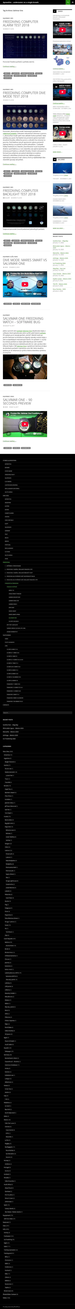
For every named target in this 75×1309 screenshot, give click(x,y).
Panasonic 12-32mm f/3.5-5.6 (14, 687)
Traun (6, 779)
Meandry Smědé (9, 993)
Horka (6, 1068)
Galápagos (8, 478)
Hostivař (7, 1270)
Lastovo (7, 850)
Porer (6, 911)
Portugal (8, 544)
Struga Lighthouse (11, 881)
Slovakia (7, 551)
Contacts (6, 705)
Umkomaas (8, 1201)
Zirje (6, 935)
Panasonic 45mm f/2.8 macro (15, 698)
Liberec (7, 1277)
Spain (6, 558)
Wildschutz (8, 1082)
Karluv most (8, 969)
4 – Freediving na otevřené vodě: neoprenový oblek (20, 576)
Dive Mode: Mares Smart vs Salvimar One (25, 262)
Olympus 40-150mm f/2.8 (13, 666)
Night (5, 1243)
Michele (8, 833)
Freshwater (7, 1236)
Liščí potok (8, 986)
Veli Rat (8, 840)
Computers (15, 73)
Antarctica (8, 464)
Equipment (6, 18)
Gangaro (7, 843)
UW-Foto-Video (8, 1219)
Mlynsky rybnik (9, 1007)
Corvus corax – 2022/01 (60, 145)
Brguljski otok (9, 823)
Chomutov (8, 1260)
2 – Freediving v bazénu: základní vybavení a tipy (18, 569)
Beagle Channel (9, 762)
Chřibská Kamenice (10, 956)
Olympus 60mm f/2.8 (12, 673)
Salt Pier (7, 809)
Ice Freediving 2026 (59, 263)
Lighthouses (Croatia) (11, 485)
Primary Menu (72, 2)
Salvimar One (32, 75)
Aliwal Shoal (8, 1188)
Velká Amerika (9, 1031)
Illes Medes (8, 481)
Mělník (7, 1280)
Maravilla (8, 1137)
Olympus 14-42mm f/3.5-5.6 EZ (15, 659)
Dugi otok (8, 827)
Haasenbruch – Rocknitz (12, 1061)
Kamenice (8, 966)
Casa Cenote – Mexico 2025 (62, 274)
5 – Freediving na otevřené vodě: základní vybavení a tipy (21, 580)
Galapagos (8, 527)
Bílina (6, 1257)
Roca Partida (9, 1150)
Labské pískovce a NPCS (12, 973)
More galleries (58, 228)
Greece (6, 1085)
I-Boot (6, 847)
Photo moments (9, 642)
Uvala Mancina (10, 887)
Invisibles (7, 799)
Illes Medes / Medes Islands (13, 1212)
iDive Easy (39, 73)
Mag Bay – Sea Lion (59, 268)
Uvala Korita (9, 884)
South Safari (8, 1044)
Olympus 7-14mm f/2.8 (13, 652)
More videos (57, 152)
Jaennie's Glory (9, 803)
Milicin (7, 1003)
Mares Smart (8, 75)
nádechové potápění (10, 133)
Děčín (6, 1263)
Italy (6, 534)
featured (6, 1222)
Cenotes (7, 1126)
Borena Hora (8, 952)
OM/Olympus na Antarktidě (61, 72)
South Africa (8, 492)
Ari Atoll (7, 1106)
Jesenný (7, 962)
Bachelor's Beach (10, 792)
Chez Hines (8, 796)
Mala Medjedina (10, 860)
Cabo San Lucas (9, 1123)
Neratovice (8, 1284)
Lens (6, 645)
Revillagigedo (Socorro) (12, 488)
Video (16, 256)
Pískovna (7, 1017)
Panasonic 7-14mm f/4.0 (13, 684)
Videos (60, 11)
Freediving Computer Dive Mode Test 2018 (24, 94)
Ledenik (7, 891)
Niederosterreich (10, 772)
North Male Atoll (9, 1113)
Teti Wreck (9, 932)
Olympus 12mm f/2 (12, 656)
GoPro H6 (16, 303)
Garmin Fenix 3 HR (14, 600)
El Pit (7, 1133)
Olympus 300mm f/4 (12, 680)
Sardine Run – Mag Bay (60, 241)
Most (6, 1010)
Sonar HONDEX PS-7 (12, 631)
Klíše (12, 256)
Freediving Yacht (10, 474)
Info (11, 18)
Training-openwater (9, 1250)
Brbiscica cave (10, 830)
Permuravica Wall (11, 867)
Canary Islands (9, 513)
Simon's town (9, 1198)
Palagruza (8, 908)
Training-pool (8, 1253)
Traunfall (7, 782)
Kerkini (7, 1092)
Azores (7, 509)
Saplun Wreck (10, 874)
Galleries (61, 159)
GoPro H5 (16, 448)
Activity (6, 1232)
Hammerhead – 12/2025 (60, 221)
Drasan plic (9, 854)
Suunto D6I (8, 78)
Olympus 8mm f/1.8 (12, 649)
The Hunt (56, 178)
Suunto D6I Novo (14, 621)
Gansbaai (7, 1191)
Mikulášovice (8, 997)
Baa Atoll (7, 1109)
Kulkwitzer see (9, 1075)
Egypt (6, 523)
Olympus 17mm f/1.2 (12, 663)
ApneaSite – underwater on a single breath (21, 2)
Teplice (7, 1287)
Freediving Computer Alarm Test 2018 (20, 23)
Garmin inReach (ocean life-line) (16, 628)
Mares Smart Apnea (20, 75)
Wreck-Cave (7, 1291)
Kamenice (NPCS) (11, 976)
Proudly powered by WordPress (11, 1306)
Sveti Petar (9, 898)
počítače (19, 331)
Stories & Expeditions (9, 460)
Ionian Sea (8, 1089)
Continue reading (9, 66)
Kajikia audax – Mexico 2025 (62, 279)
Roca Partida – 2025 (59, 289)
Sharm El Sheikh (9, 1041)
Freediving (6, 562)
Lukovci (8, 857)
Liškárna (7, 990)
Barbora (7, 942)
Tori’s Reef (8, 813)
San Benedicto (10, 1154)
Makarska (8, 894)
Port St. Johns (9, 1195)
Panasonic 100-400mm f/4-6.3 (15, 701)
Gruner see (8, 768)
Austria (7, 506)
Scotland (6, 1174)
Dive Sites (6, 495)
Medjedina (9, 864)
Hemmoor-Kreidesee (11, 1065)
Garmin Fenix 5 (13, 604)
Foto (4, 1226)
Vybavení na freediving (11, 583)
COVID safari (8, 471)
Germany (7, 530)
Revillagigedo (9, 548)
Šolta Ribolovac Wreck (11, 918)
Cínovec (7, 959)
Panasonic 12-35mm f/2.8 (14, 691)
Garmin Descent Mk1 (27, 73)
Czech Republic (9, 520)
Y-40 (6, 1099)
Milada (7, 1000)
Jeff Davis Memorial (10, 806)
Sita (7, 877)
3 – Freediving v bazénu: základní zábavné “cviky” (19, 572)
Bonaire (7, 467)
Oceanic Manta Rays (59, 199)
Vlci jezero (8, 1034)
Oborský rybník (10, 979)
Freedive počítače (12, 587)
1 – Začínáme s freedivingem (13, 566)
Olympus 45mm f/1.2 (12, 670)
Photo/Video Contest (9, 1294)
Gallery (7, 198)
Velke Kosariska (9, 1181)
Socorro (8, 1157)
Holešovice (8, 1267)
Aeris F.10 (7, 73)
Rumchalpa (8, 1027)
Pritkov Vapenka (9, 1020)
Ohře (6, 1014)
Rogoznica (8, 915)
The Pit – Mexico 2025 (60, 284)
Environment (9, 945)
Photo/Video (7, 635)
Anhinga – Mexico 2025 (60, 258)
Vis (6, 928)
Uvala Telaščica (10, 837)
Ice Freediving (8, 1239)
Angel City (8, 789)
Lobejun (7, 1079)
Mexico (7, 541)
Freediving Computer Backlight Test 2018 (20, 192)
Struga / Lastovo (9, 922)
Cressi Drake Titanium (15, 593)
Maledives (7, 1102)
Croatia (7, 516)
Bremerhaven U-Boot (11, 1058)
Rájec (6, 1024)
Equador (6, 1048)
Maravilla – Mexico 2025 (61, 253)
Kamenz (7, 1072)
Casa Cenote (9, 1130)
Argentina (8, 502)
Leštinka (7, 983)
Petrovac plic (9, 871)
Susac (6, 925)
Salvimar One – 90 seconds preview (17, 401)
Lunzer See (9, 775)
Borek (6, 949)
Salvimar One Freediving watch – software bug (23, 320)
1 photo (66, 175)
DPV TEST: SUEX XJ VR (12, 625)
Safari (5, 1246)
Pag (6, 904)
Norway (6, 1160)
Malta (6, 537)
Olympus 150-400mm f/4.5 (14, 677)
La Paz (7, 1140)
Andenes (7, 1164)
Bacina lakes (8, 820)
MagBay (7, 1143)
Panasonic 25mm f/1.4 (13, 694)
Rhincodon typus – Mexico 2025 (61, 247)
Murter (7, 901)
